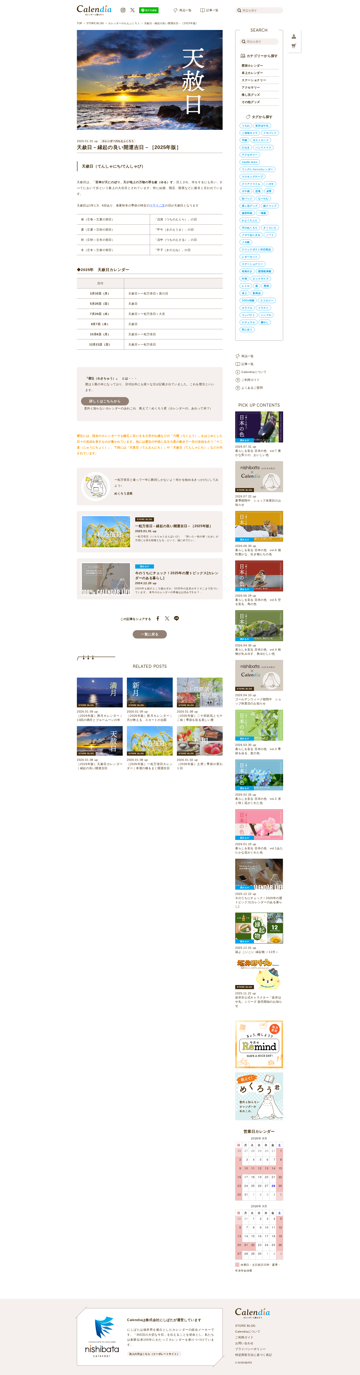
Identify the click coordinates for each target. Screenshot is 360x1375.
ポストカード (261, 140)
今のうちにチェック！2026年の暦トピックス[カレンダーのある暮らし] (258, 902)
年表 (244, 278)
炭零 (269, 191)
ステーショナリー (254, 80)
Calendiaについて (253, 372)
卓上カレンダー (252, 73)
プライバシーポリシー (250, 1349)
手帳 (244, 140)
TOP (79, 23)
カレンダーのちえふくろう (124, 23)
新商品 (257, 293)
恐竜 (258, 191)
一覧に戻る (150, 634)
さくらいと (270, 227)
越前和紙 (247, 213)
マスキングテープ (252, 176)
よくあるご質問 (252, 387)
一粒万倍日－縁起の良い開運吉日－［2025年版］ (174, 526)
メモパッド (270, 133)
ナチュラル (248, 322)
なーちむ (263, 198)
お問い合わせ (244, 1343)
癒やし (265, 322)
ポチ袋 (246, 191)
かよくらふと (250, 220)
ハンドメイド (263, 147)
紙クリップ (270, 205)
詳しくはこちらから (105, 401)
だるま (246, 147)
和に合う (247, 329)
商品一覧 (185, 10)
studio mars (250, 162)
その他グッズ (251, 102)
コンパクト (248, 315)
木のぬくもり (250, 227)
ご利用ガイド (250, 379)
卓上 (244, 293)
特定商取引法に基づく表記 (253, 1354)
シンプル (266, 315)
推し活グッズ (251, 94)
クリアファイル (251, 184)
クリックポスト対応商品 (256, 249)
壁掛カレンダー (252, 65)
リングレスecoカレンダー (257, 169)
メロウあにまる (251, 235)
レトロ (246, 285)
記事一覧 (212, 10)
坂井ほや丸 (262, 125)
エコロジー (267, 300)
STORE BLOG (95, 23)
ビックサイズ (261, 278)
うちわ (246, 125)
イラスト (263, 307)
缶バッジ (247, 198)
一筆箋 (262, 213)
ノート (270, 235)
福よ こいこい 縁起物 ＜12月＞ (257, 952)
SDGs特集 (248, 300)
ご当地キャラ (250, 133)
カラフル (247, 307)
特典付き (247, 271)
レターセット (250, 256)
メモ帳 (246, 242)
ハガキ (270, 184)
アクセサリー (251, 87)
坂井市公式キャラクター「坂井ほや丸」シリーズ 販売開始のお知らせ (258, 1001)
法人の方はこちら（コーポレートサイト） (154, 1354)
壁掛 (266, 285)
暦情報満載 (264, 271)
